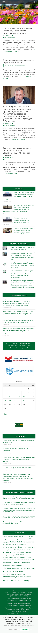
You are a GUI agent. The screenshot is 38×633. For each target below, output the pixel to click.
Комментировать (10, 37)
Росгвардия (15, 541)
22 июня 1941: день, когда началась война (17, 468)
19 (14, 400)
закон (14, 552)
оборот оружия (7, 562)
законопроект (20, 552)
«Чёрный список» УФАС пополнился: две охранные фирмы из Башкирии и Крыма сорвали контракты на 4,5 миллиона (19, 510)
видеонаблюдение (23, 550)
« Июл (5, 414)
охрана (22, 562)
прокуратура (8, 576)
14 (24, 397)
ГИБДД (4, 539)
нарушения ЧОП (24, 557)
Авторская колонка (19, 295)
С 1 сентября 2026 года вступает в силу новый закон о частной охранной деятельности (19, 503)
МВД (29, 539)
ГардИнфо (19, 10)
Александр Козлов (8, 536)
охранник (13, 571)
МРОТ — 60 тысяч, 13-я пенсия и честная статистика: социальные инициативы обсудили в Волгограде (19, 517)
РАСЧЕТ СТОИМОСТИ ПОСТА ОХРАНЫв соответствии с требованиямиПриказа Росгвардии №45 (19, 346)
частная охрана (10, 580)
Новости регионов (19, 36)
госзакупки (7, 552)
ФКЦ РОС (28, 542)
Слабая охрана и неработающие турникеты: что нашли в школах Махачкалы (22, 265)
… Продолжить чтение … (18, 139)
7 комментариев (10, 125)
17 (5, 400)
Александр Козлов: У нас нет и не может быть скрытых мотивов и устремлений (24, 231)
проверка (13, 574)
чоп (20, 580)
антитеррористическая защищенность (14, 544)
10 (5, 397)
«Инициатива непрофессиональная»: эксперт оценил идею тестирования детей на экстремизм (19, 331)
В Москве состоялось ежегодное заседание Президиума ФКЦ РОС (21, 220)
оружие (15, 562)
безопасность (10, 547)
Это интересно (19, 436)
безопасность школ (26, 547)
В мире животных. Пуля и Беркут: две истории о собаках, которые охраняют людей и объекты (19, 459)
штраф (26, 581)
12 (14, 397)
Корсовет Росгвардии (22, 539)
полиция (31, 572)
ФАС (23, 542)
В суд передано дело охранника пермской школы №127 (18, 61)
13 (19, 397)
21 (24, 400)
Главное (16, 124)
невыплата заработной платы (11, 559)
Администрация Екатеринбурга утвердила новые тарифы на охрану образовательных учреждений (18, 497)
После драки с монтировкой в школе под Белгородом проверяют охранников (17, 30)
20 (19, 400)
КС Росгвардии (11, 539)
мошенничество (9, 557)
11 (10, 397)
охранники (23, 571)
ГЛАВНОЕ (19, 189)
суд (15, 576)
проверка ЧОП (21, 574)
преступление (6, 574)
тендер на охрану (24, 577)
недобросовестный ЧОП (27, 559)
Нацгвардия (6, 542)
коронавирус (11, 555)
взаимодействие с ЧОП (10, 550)
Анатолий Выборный (22, 536)
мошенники (20, 555)
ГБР (32, 536)
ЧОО (32, 542)
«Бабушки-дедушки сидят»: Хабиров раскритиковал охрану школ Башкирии (19, 522)
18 (10, 400)
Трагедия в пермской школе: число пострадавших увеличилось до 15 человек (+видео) (17, 152)
